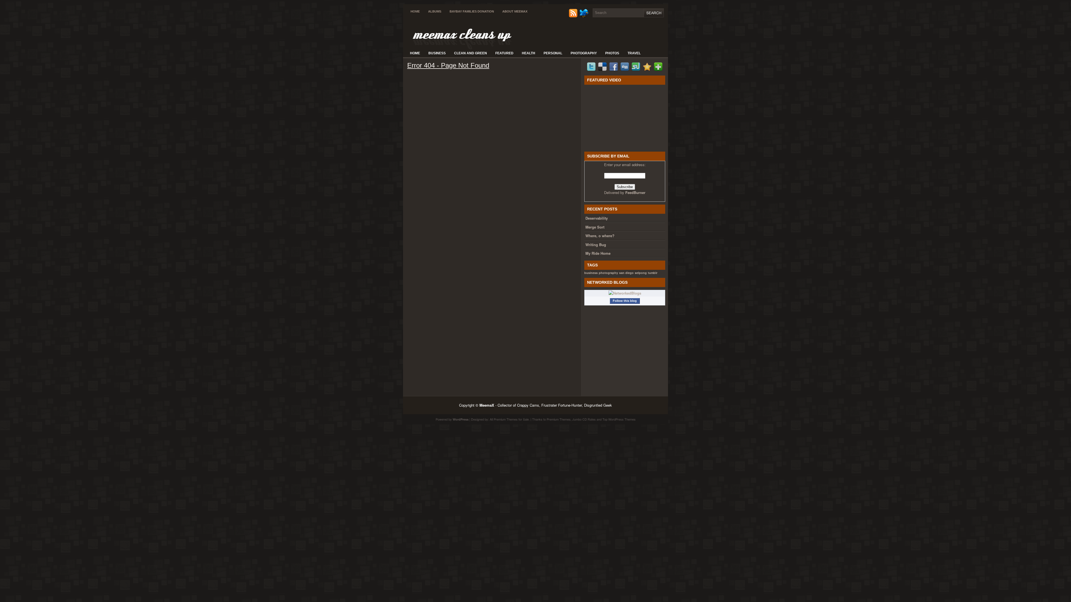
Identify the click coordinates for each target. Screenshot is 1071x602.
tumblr (652, 273)
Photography (584, 53)
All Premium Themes (504, 419)
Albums (434, 11)
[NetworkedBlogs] (625, 293)
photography (608, 273)
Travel (634, 53)
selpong (641, 273)
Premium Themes (559, 419)
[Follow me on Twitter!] (585, 16)
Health (528, 53)
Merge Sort (594, 227)
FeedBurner (635, 192)
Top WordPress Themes (619, 419)
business (591, 273)
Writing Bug (595, 244)
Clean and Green (470, 53)
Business (437, 53)
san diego (626, 273)
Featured (504, 53)
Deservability (596, 218)
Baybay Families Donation (472, 11)
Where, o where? (599, 235)
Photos (612, 53)
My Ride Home (598, 253)
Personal (553, 53)
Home (415, 11)
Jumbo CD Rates (584, 419)
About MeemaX (514, 11)
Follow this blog (625, 300)
